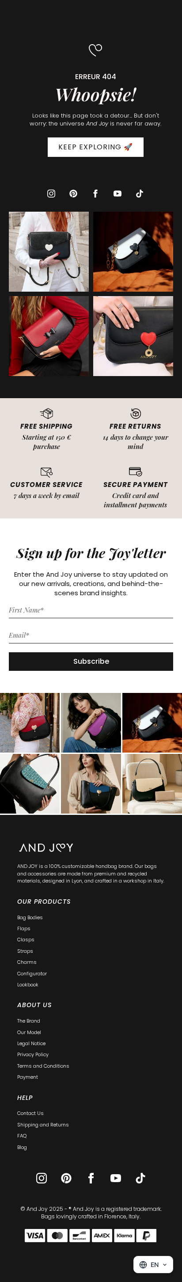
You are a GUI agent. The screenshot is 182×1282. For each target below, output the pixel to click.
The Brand (28, 1020)
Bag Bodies (30, 917)
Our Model (29, 1032)
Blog (22, 1147)
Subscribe (91, 661)
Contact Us (30, 1113)
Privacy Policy (33, 1054)
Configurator (32, 973)
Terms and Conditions (43, 1065)
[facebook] (95, 193)
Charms (27, 962)
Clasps (25, 939)
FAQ (22, 1135)
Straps (25, 951)
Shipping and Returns (43, 1124)
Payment (27, 1076)
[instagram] (51, 193)
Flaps (23, 928)
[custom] (73, 193)
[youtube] (117, 193)
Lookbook (27, 984)
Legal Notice (31, 1043)
